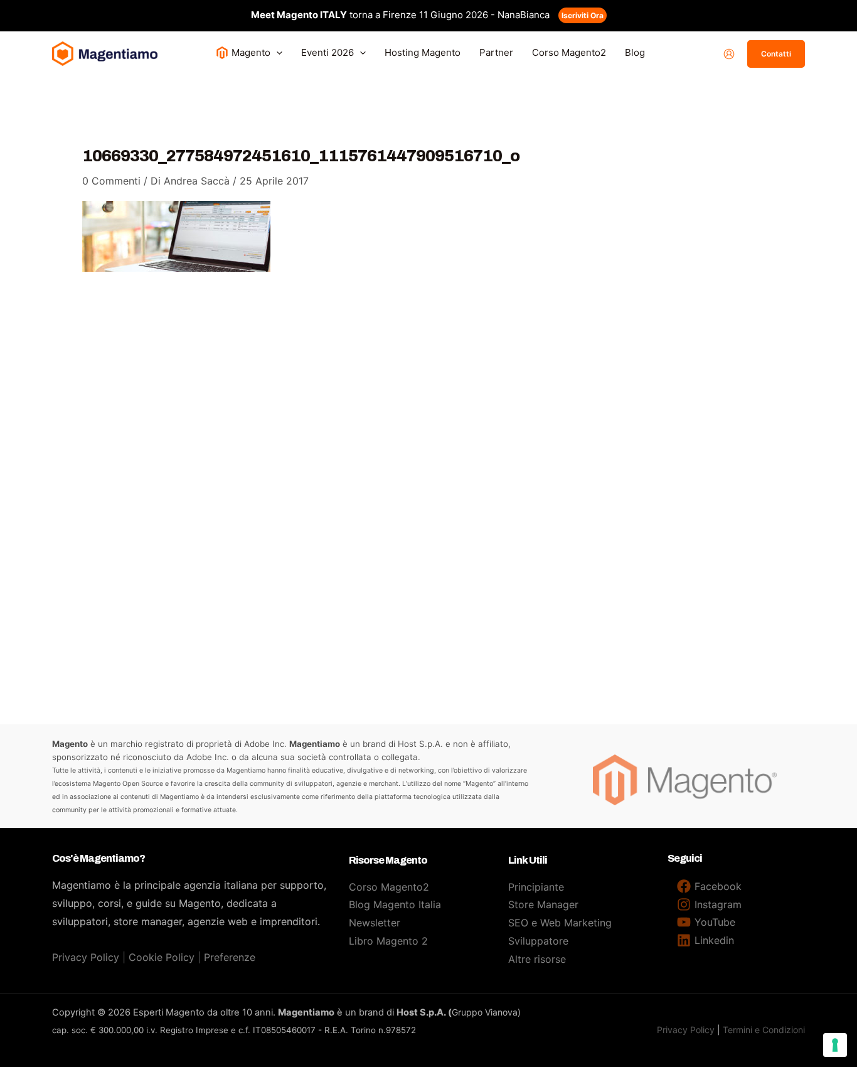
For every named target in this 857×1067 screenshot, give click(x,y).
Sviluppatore (538, 941)
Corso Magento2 (389, 887)
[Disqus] (428, 459)
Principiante (536, 887)
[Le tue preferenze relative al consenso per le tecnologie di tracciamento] (835, 1045)
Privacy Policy (85, 957)
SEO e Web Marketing (560, 922)
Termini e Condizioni (764, 1029)
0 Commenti (111, 180)
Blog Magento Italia (395, 904)
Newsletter (374, 922)
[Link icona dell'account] (729, 54)
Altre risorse (537, 959)
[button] (276, 52)
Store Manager (543, 904)
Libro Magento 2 (388, 941)
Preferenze (229, 957)
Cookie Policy (161, 957)
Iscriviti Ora (583, 15)
